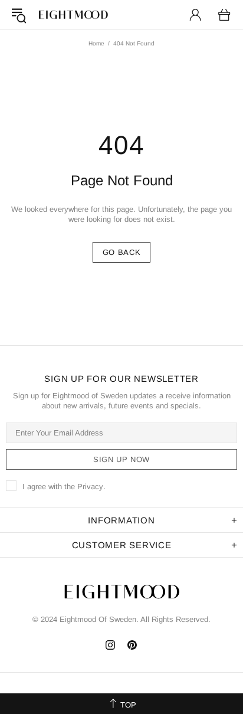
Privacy (90, 486)
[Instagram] (111, 645)
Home (96, 43)
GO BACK (122, 252)
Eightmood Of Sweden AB (73, 14)
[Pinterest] (132, 645)
